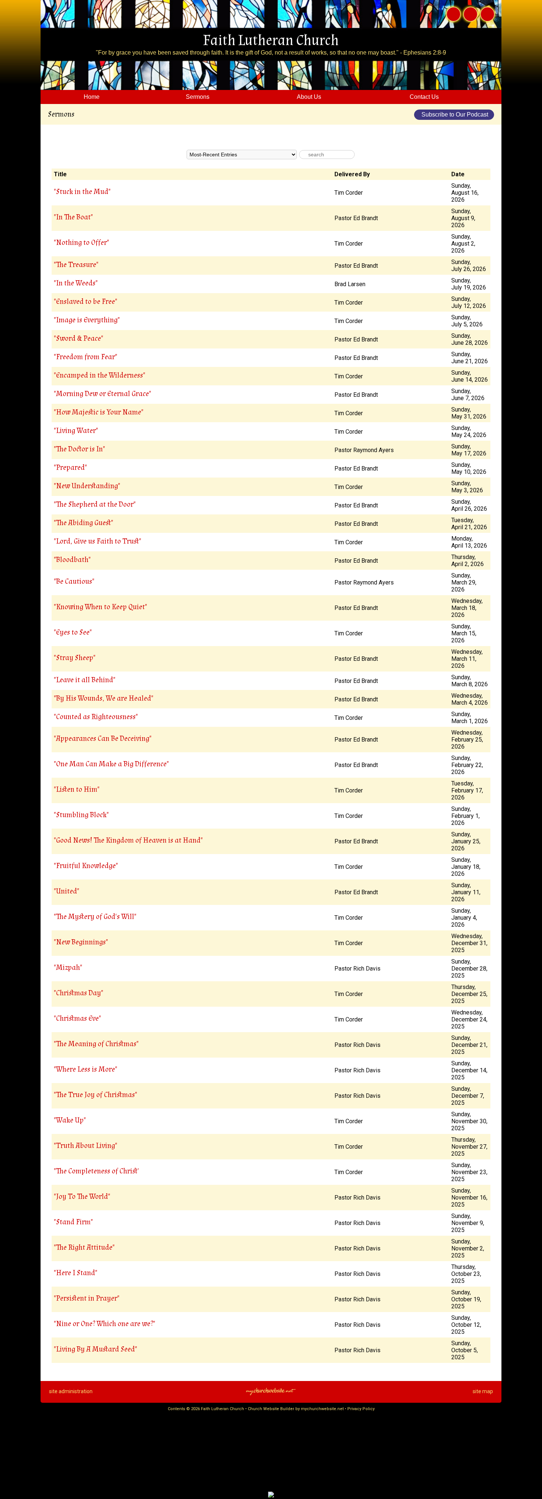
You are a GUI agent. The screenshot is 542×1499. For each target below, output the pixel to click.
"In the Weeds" (76, 283)
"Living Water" (76, 431)
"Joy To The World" (82, 1196)
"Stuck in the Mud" (82, 192)
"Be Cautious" (74, 581)
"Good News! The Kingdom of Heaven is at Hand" (128, 840)
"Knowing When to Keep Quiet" (100, 607)
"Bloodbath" (72, 560)
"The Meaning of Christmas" (96, 1044)
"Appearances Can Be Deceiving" (103, 738)
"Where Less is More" (85, 1069)
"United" (66, 891)
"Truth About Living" (85, 1146)
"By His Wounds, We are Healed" (103, 698)
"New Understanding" (87, 486)
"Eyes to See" (73, 632)
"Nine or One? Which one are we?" (104, 1324)
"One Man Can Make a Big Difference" (111, 764)
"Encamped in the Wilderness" (99, 375)
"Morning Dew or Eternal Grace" (102, 394)
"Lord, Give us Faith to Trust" (97, 541)
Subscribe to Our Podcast (454, 114)
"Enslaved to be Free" (85, 301)
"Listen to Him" (77, 789)
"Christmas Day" (78, 993)
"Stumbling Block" (81, 815)
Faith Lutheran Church (271, 40)
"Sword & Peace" (78, 338)
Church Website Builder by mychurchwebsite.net (296, 1408)
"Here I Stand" (75, 1273)
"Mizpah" (68, 967)
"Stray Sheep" (74, 658)
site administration (71, 1391)
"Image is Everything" (87, 320)
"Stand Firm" (73, 1222)
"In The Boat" (73, 217)
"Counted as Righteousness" (96, 717)
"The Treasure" (76, 265)
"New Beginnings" (81, 942)
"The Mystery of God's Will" (95, 917)
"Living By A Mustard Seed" (95, 1349)
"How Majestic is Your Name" (98, 412)
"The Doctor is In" (79, 449)
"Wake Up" (70, 1120)
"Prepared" (70, 467)
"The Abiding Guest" (83, 523)
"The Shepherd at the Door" (95, 504)
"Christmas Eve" (77, 1018)
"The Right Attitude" (84, 1247)
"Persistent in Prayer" (86, 1298)
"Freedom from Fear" (85, 357)
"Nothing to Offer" (81, 242)
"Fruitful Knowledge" (86, 866)
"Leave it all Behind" (84, 680)
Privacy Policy (361, 1408)
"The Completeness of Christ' (96, 1171)
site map (483, 1391)
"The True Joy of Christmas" (95, 1095)
